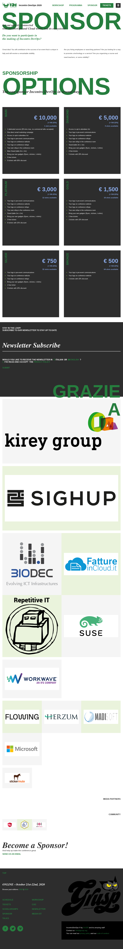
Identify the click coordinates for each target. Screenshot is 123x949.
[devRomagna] (39, 824)
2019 (26, 889)
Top (4, 873)
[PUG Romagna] (24, 824)
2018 (21, 889)
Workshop (58, 5)
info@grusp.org (81, 930)
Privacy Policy (42, 362)
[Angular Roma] (10, 824)
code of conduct (103, 933)
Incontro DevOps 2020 (30, 5)
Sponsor (92, 5)
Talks (5, 918)
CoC (34, 904)
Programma (75, 5)
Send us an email (11, 854)
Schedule (7, 900)
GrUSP (85, 928)
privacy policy (85, 933)
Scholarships (10, 909)
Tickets (107, 5)
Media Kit (37, 914)
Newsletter (39, 909)
